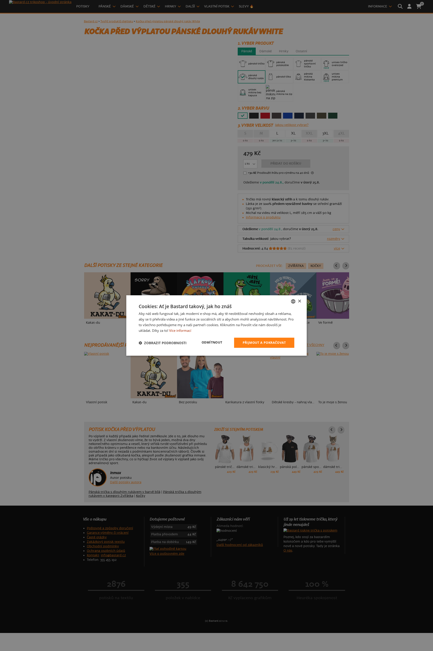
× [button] (299, 301)
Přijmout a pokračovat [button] (264, 342)
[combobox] (293, 301)
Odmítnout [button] (212, 342)
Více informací (180, 330)
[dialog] (216, 325)
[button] (163, 343)
